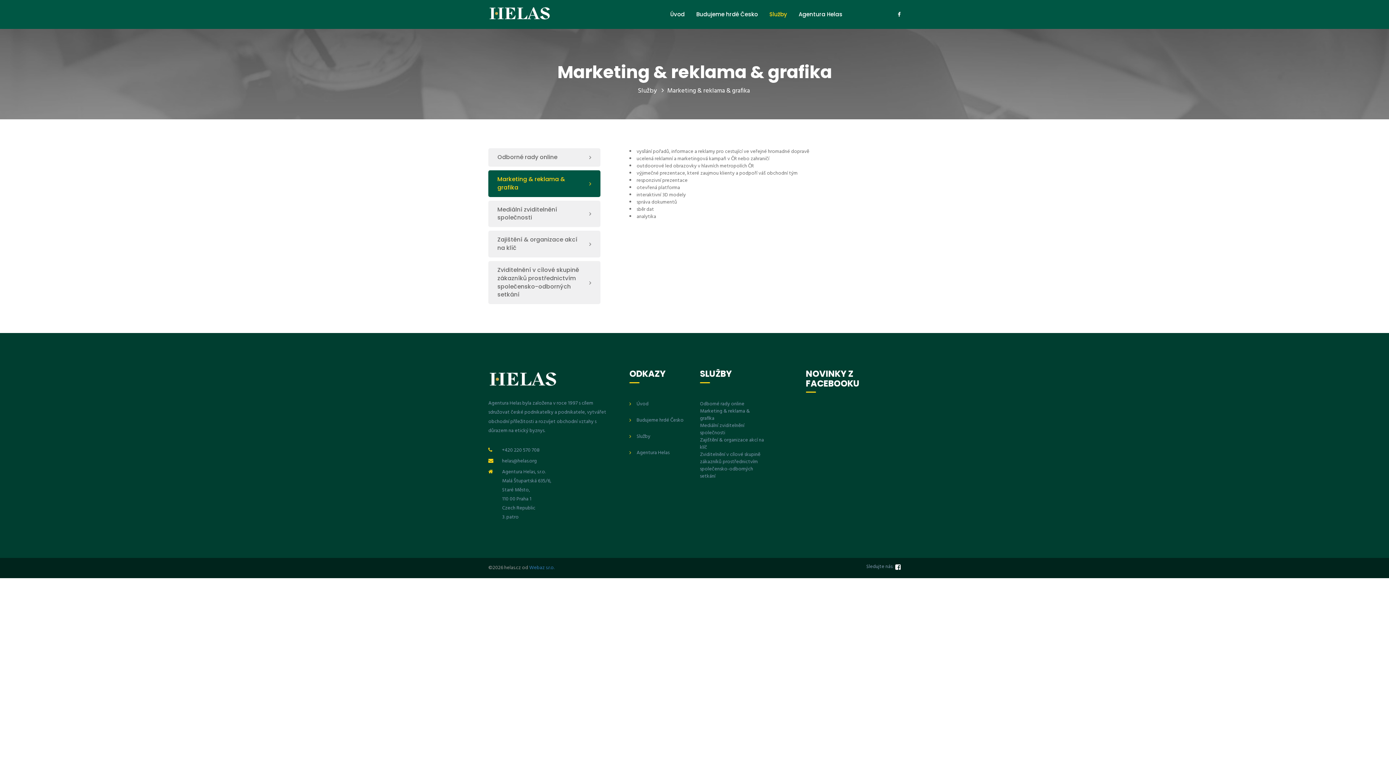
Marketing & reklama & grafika (708, 91)
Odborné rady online (527, 157)
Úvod (677, 14)
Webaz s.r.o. (542, 568)
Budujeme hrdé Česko (727, 14)
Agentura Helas (820, 14)
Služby (778, 14)
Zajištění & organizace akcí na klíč (537, 243)
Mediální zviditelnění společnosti (527, 213)
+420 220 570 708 (521, 450)
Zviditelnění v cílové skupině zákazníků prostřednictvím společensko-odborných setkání (538, 282)
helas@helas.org (519, 461)
